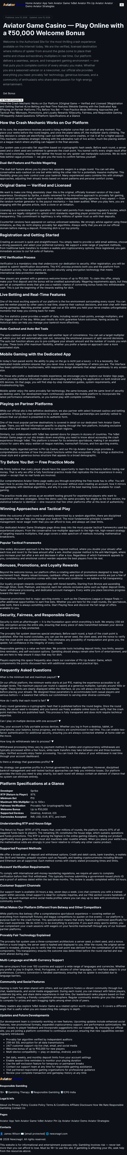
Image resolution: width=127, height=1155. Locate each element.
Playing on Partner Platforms (17, 109)
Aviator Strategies (43, 6)
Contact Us (18, 1108)
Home (29, 3)
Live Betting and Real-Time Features (46, 106)
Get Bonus (9, 93)
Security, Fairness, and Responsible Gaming (95, 112)
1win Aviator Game (59, 3)
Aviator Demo (79, 1120)
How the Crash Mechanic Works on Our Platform (29, 103)
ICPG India (68, 1092)
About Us (5, 1104)
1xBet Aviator (78, 3)
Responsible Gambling (45, 1092)
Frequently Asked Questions (17, 115)
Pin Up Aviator (95, 3)
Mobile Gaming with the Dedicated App (92, 106)
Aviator (108, 422)
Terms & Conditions (57, 1104)
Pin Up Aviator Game (91, 660)
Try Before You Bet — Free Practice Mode (61, 109)
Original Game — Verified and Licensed (82, 103)
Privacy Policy (20, 1104)
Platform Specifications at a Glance (58, 115)
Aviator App (40, 3)
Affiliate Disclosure (81, 1104)
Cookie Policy (37, 1104)
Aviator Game (8, 437)
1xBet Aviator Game (43, 1006)
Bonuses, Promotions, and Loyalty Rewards (42, 112)
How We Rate (101, 1104)
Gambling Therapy (17, 1092)
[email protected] (35, 1133)
